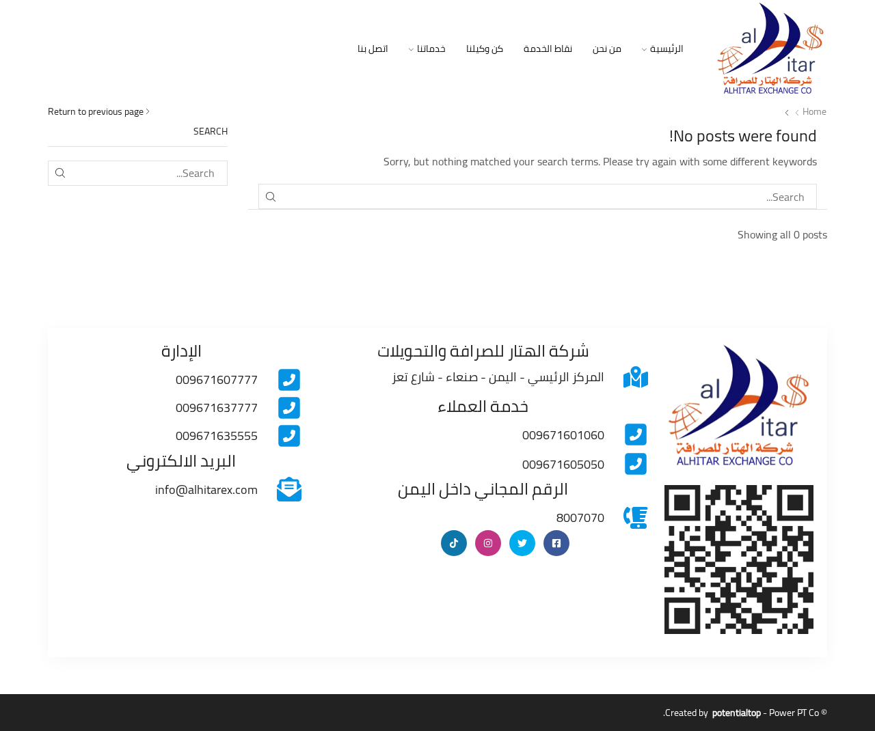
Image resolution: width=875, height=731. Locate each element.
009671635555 (217, 435)
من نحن (607, 48)
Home (814, 111)
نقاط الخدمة (548, 48)
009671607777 (217, 379)
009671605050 (563, 464)
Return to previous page (96, 111)
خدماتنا (431, 48)
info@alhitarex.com (206, 489)
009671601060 (563, 435)
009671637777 (217, 407)
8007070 (580, 517)
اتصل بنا (373, 48)
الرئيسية (667, 48)
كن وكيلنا (484, 48)
